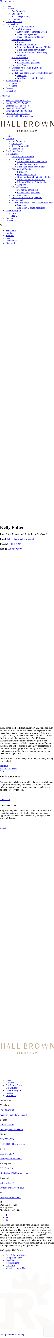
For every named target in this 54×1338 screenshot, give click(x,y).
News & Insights (13, 80)
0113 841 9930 (16, 108)
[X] (7, 1220)
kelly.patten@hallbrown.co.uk (20, 539)
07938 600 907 (15, 549)
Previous (4, 766)
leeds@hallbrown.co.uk (11, 1158)
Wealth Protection (20, 57)
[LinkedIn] (7, 1217)
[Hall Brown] (27, 1053)
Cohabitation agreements (28, 62)
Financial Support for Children (31, 37)
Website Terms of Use (16, 1268)
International (17, 70)
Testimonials (17, 19)
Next (2, 771)
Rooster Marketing (15, 1334)
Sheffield (10, 235)
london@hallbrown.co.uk (11, 1129)
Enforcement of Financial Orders (32, 32)
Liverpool (10, 243)
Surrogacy (22, 42)
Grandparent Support (26, 44)
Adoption (21, 55)
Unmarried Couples (20, 65)
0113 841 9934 (14, 544)
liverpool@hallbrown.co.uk (12, 1188)
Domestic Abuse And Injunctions (27, 68)
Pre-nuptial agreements (27, 60)
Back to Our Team (8, 768)
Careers (9, 88)
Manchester (11, 230)
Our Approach (18, 11)
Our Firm (10, 8)
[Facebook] (6, 1215)
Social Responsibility (21, 16)
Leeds (8, 238)
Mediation (21, 75)
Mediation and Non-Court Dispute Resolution (32, 73)
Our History (17, 14)
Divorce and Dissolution (23, 26)
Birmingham (11, 240)
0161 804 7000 (18, 100)
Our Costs (10, 1265)
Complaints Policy (14, 1257)
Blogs (14, 86)
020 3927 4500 (17, 103)
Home (8, 6)
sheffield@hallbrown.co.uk (12, 1144)
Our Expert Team (14, 21)
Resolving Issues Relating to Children (34, 47)
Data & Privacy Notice (16, 1255)
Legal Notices (12, 1260)
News (14, 83)
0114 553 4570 (17, 106)
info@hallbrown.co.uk (19, 116)
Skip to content (7, 1)
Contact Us (11, 91)
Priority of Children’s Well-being (32, 52)
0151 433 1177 (18, 113)
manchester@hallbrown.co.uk (13, 1115)
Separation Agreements (27, 34)
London (9, 233)
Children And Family (21, 39)
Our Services (12, 24)
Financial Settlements (21, 29)
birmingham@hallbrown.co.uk (14, 1173)
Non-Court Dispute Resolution (31, 78)
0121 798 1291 (19, 111)
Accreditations (12, 1263)
